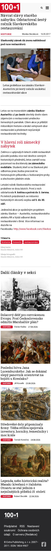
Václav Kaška (20, 327)
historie (5, 242)
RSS (22, 526)
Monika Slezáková (30, 34)
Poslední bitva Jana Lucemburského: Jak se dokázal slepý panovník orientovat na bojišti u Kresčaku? (24, 373)
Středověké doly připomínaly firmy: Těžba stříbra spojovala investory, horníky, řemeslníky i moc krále (24, 430)
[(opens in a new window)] (44, 536)
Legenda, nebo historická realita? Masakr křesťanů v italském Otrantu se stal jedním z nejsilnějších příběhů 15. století (24, 486)
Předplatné (10, 526)
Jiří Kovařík (19, 383)
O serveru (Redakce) (25, 534)
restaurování (31, 242)
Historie (7, 327)
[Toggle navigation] (47, 8)
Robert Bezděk (20, 496)
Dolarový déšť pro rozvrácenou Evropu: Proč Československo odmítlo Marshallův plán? (23, 318)
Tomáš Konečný (21, 440)
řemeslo (17, 242)
